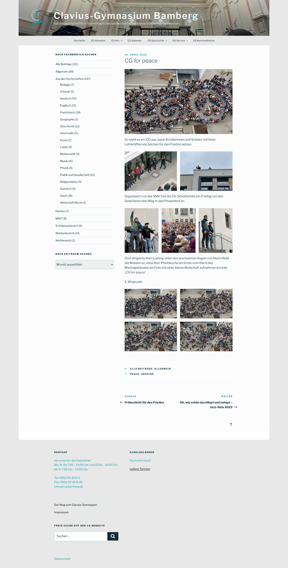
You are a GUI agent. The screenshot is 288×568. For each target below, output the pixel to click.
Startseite (79, 40)
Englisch (65, 105)
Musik (64, 161)
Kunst (64, 140)
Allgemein (162, 368)
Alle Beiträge (141, 368)
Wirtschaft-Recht (71, 202)
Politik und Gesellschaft (74, 175)
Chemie (65, 91)
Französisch (67, 112)
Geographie (67, 119)
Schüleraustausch (66, 225)
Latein (64, 147)
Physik (64, 167)
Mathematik (68, 154)
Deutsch (65, 98)
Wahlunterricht (64, 233)
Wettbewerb (63, 240)
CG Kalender (135, 40)
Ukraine (147, 374)
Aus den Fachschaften (69, 78)
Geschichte (67, 126)
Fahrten (60, 211)
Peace (134, 374)
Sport (63, 195)
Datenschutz (62, 558)
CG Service (178, 40)
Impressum (61, 512)
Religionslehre (69, 181)
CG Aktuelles (98, 40)
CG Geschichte (156, 40)
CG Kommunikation (204, 40)
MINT (59, 218)
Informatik (66, 133)
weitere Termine (140, 469)
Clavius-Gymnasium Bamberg (126, 15)
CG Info (115, 40)
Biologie (65, 84)
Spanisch (66, 188)
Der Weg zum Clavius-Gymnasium (75, 504)
